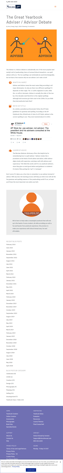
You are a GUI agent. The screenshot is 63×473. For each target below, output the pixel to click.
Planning (24, 26)
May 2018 (9, 362)
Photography (10, 387)
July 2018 (9, 356)
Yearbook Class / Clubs (13, 400)
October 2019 (10, 310)
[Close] (60, 462)
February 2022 (10, 277)
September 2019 (11, 313)
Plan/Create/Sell (38, 424)
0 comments (31, 26)
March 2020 (10, 293)
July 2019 (9, 320)
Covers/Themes (38, 421)
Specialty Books (11, 427)
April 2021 (9, 290)
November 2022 (11, 254)
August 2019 (10, 316)
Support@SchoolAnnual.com (42, 438)
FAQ (7, 441)
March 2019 (10, 330)
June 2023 (9, 248)
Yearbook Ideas (38, 414)
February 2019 (10, 333)
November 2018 (11, 343)
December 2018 (11, 339)
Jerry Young (11, 26)
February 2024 (10, 244)
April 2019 (9, 326)
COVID (8, 377)
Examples (36, 416)
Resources (36, 419)
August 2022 (10, 261)
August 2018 (10, 352)
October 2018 (10, 346)
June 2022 (9, 267)
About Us (9, 436)
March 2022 (10, 274)
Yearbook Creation (12, 414)
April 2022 (9, 271)
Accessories (10, 419)
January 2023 (10, 251)
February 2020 (10, 297)
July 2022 (9, 264)
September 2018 (11, 349)
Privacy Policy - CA (12, 454)
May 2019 (9, 323)
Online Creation (11, 416)
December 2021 (11, 284)
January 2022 (10, 280)
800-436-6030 (12, 2)
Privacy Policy (10, 451)
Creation (9, 380)
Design (8, 383)
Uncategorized (11, 396)
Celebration (10, 373)
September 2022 (11, 257)
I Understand (31, 470)
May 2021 (9, 287)
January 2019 (10, 336)
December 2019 (11, 303)
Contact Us (9, 438)
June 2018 (9, 359)
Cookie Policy (10, 456)
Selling (8, 393)
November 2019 (11, 307)
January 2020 (10, 300)
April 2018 (9, 366)
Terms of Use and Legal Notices (16, 448)
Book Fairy (9, 424)
